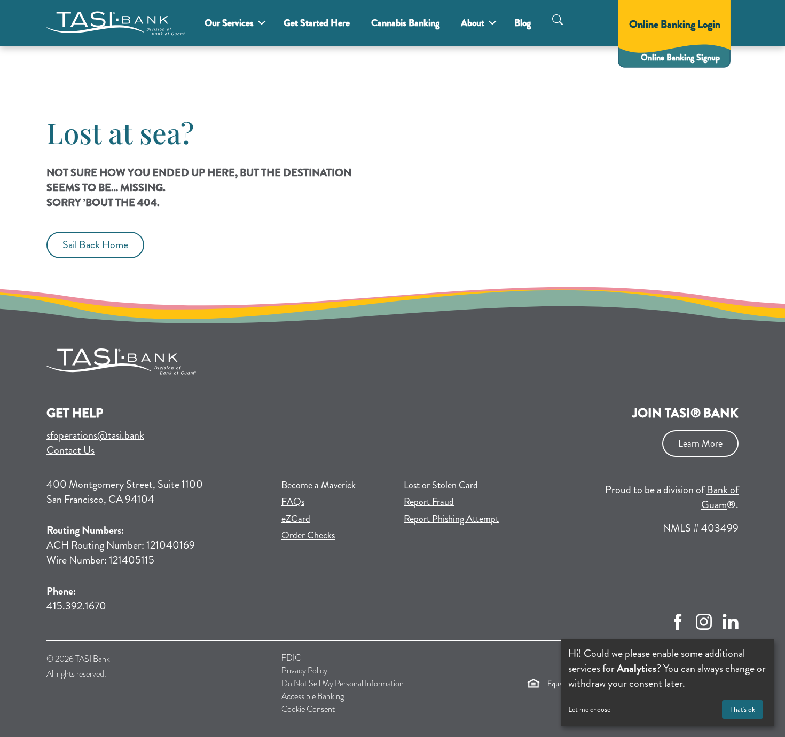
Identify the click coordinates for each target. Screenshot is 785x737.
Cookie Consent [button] (308, 709)
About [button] (472, 23)
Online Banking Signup (686, 57)
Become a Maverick (336, 485)
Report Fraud (429, 502)
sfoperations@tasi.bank (95, 435)
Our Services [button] (229, 23)
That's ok (742, 709)
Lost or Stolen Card (441, 485)
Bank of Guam (720, 497)
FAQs (292, 502)
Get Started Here (317, 23)
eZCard (333, 518)
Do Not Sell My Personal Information (342, 683)
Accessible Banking (312, 696)
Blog (522, 23)
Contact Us (70, 450)
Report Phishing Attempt (451, 519)
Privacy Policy (304, 670)
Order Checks (336, 535)
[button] (557, 21)
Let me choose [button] (589, 709)
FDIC (291, 658)
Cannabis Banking (405, 23)
